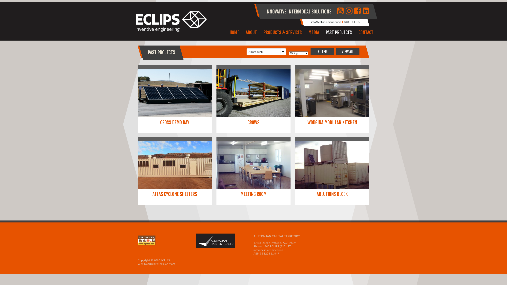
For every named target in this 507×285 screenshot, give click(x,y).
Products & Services (282, 32)
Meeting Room (253, 194)
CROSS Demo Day (174, 122)
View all (348, 51)
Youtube (341, 11)
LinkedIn (366, 11)
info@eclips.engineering (326, 22)
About (251, 32)
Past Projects (339, 32)
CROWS (253, 122)
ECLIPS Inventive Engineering (171, 21)
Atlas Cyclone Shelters (174, 194)
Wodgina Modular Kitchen (332, 122)
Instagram (349, 11)
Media (313, 32)
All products (256, 51)
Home (234, 32)
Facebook (358, 11)
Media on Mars (166, 263)
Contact (365, 32)
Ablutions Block (332, 194)
